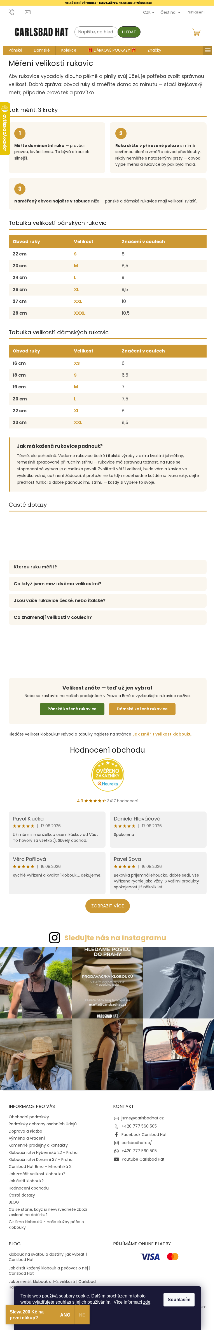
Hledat (127, 32)
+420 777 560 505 (137, 1123)
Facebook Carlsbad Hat (142, 1131)
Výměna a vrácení (24, 1135)
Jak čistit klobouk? (23, 1178)
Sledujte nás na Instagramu (113, 938)
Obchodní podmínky (26, 1114)
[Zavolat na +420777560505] (14, 12)
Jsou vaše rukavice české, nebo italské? (57, 600)
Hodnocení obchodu (105, 750)
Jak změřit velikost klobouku (159, 734)
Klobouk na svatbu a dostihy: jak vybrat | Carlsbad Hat (45, 1254)
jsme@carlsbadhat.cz (141, 1115)
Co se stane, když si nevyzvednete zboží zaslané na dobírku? (45, 1209)
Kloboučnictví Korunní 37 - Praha (38, 1157)
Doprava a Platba (23, 1128)
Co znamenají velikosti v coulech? (50, 617)
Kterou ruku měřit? (33, 567)
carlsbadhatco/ (135, 1140)
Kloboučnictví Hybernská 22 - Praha (40, 1149)
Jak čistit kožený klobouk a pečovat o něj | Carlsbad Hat (47, 1267)
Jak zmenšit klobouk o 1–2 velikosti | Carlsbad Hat (50, 1281)
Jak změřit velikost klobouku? (34, 1171)
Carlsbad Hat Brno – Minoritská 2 (37, 1164)
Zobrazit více (105, 906)
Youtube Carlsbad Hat (141, 1156)
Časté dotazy (19, 1192)
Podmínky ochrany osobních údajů (40, 1121)
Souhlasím (177, 1299)
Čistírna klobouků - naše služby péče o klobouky (44, 1221)
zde (144, 1302)
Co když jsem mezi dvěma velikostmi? (55, 583)
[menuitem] (13, 50)
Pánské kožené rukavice (69, 709)
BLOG (11, 1199)
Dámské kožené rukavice (139, 709)
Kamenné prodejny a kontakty (36, 1142)
